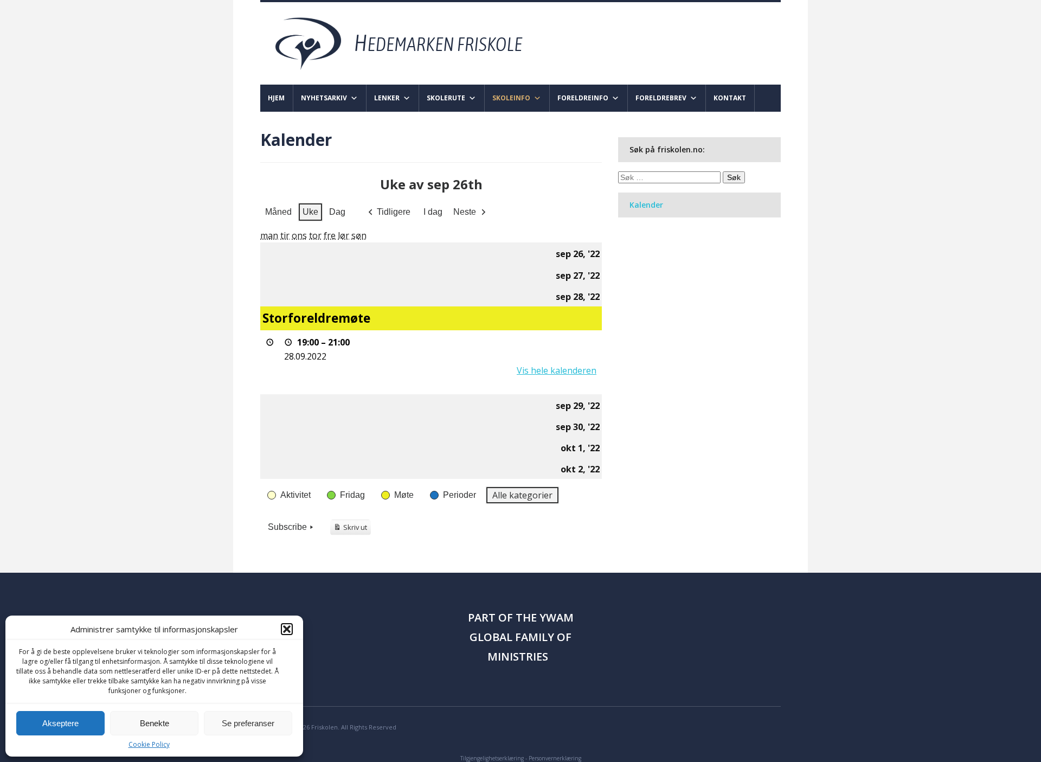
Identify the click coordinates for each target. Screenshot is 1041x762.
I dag (432, 211)
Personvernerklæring (555, 758)
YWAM (556, 617)
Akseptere (60, 723)
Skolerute (446, 98)
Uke (310, 211)
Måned (278, 211)
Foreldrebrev (660, 98)
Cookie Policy (149, 744)
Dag (337, 211)
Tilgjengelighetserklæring (492, 758)
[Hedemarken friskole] (408, 42)
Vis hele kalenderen (556, 370)
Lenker (387, 98)
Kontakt (730, 98)
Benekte (154, 723)
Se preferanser (248, 723)
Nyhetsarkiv (324, 98)
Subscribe (287, 527)
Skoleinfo (511, 98)
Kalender (646, 205)
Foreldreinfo (582, 98)
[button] (286, 629)
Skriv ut (352, 528)
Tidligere (393, 211)
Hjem (276, 98)
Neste (464, 211)
